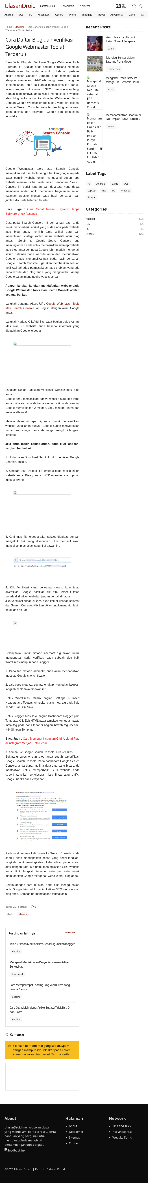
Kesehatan (43, 14)
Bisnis (111, 89)
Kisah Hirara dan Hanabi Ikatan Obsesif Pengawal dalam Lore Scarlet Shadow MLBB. (122, 43)
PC (30, 14)
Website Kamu (122, 1137)
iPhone (73, 14)
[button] (134, 6)
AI (89, 183)
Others (59, 14)
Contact (74, 1143)
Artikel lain (70, 932)
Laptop (91, 190)
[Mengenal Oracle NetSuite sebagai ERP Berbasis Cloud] (95, 107)
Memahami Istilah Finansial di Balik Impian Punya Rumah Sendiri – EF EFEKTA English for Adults (124, 121)
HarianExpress (122, 1132)
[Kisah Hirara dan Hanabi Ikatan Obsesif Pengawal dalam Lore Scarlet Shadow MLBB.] (95, 50)
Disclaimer (76, 1132)
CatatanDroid (47, 6)
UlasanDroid (20, 6)
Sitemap (74, 1137)
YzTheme (85, 6)
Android (9, 14)
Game (132, 14)
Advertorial (116, 14)
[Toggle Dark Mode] (141, 6)
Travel (101, 14)
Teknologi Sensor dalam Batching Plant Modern (120, 60)
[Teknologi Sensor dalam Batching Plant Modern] (95, 71)
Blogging (87, 14)
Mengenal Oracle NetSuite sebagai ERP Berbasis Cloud (122, 80)
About (73, 1126)
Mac (104, 190)
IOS (21, 14)
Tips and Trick (121, 1126)
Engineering (114, 69)
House (111, 126)
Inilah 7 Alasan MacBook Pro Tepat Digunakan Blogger (42, 944)
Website (125, 190)
